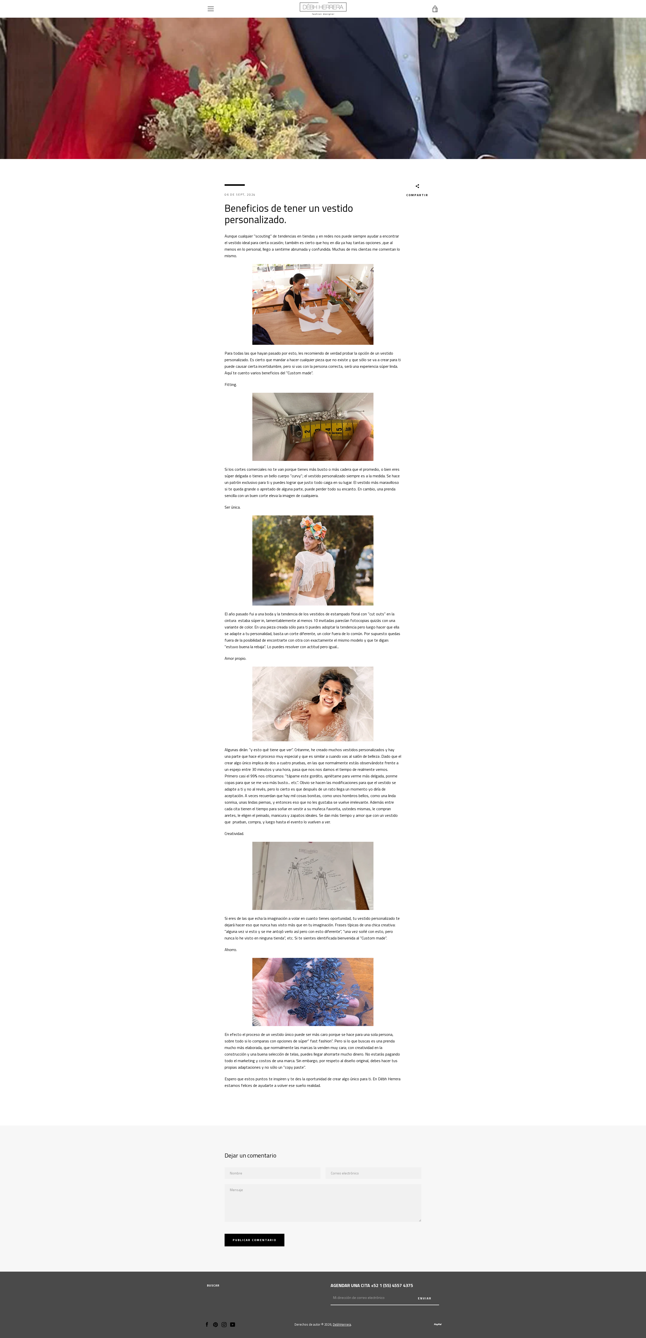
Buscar (213, 1285)
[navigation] (210, 9)
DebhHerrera (342, 1324)
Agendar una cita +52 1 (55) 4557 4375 (372, 1285)
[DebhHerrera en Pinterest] (215, 1324)
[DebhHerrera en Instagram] (224, 1324)
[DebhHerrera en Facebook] (206, 1324)
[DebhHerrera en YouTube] (232, 1324)
